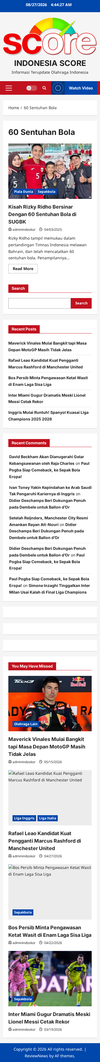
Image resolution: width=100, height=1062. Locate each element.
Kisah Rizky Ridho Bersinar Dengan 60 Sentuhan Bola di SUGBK (42, 214)
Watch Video (81, 88)
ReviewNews (36, 1055)
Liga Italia (47, 818)
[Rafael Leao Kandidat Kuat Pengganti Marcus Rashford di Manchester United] (50, 797)
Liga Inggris (24, 818)
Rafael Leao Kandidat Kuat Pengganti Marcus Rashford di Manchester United (44, 840)
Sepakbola (46, 191)
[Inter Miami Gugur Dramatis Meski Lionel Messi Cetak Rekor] (50, 978)
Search (18, 288)
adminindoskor (24, 229)
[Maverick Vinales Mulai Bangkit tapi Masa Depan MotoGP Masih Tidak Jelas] (50, 703)
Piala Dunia (23, 191)
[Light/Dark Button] (31, 88)
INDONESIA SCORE (50, 63)
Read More (25, 269)
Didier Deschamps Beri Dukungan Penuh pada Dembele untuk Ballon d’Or (46, 531)
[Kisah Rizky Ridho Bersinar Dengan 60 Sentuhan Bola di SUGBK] (50, 171)
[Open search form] (44, 88)
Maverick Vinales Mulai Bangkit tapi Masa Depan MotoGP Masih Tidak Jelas (46, 746)
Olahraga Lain (26, 724)
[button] (9, 88)
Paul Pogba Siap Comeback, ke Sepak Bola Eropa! (49, 470)
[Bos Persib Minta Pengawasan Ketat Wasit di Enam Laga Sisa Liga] (50, 892)
